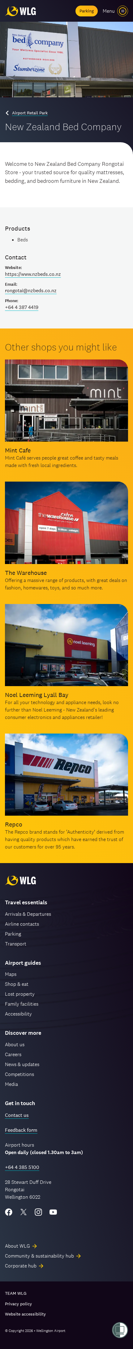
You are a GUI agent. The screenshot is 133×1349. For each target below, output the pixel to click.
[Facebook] (8, 1212)
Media (11, 1084)
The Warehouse (26, 573)
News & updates (22, 1064)
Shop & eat (16, 984)
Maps (10, 974)
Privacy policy (18, 1304)
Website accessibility (25, 1314)
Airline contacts (22, 924)
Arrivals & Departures (28, 914)
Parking (86, 11)
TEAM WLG (15, 1293)
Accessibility (18, 1014)
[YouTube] (53, 1212)
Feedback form (21, 1130)
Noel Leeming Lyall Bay (36, 695)
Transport (15, 944)
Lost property (20, 994)
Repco (13, 824)
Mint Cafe (18, 450)
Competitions (19, 1074)
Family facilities (21, 1004)
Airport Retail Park (30, 113)
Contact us (17, 1115)
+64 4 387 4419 (21, 307)
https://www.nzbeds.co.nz (33, 274)
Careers (13, 1054)
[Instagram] (38, 1212)
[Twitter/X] (23, 1212)
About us (14, 1044)
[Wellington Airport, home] (20, 11)
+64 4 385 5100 (22, 1167)
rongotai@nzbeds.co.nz (31, 290)
